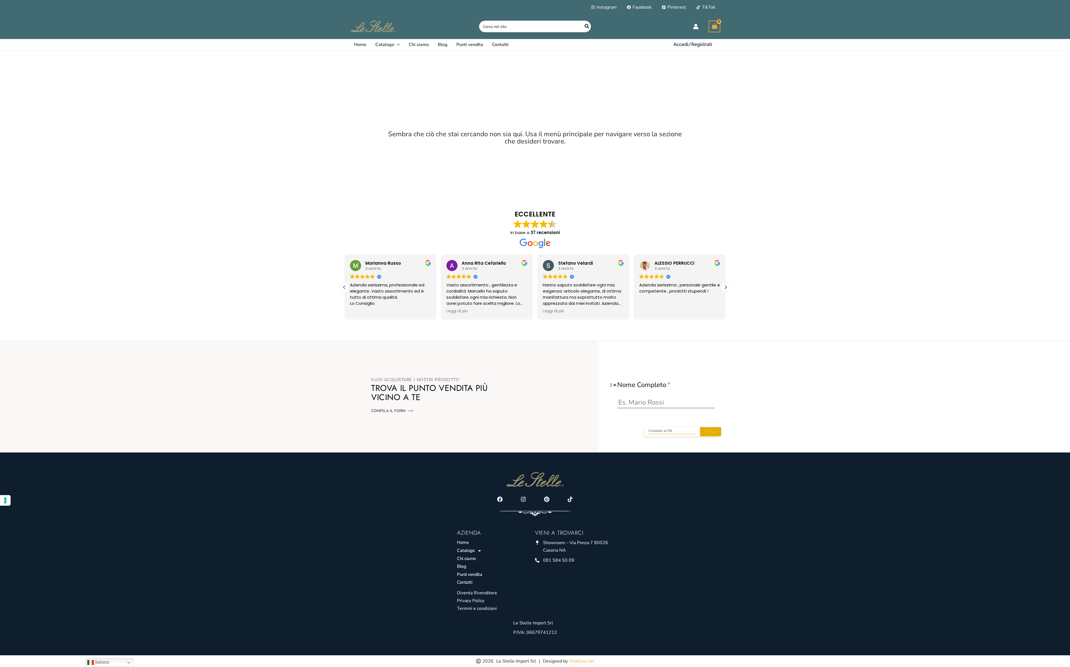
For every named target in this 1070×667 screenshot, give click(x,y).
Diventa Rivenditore (477, 593)
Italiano (102, 662)
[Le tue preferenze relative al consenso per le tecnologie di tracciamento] (5, 500)
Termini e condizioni (477, 608)
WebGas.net (581, 661)
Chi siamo (466, 559)
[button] (397, 44)
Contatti (464, 582)
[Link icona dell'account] (696, 26)
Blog (461, 566)
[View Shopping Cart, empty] (714, 26)
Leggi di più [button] (457, 311)
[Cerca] (587, 26)
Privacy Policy (470, 601)
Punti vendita (469, 574)
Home (463, 542)
